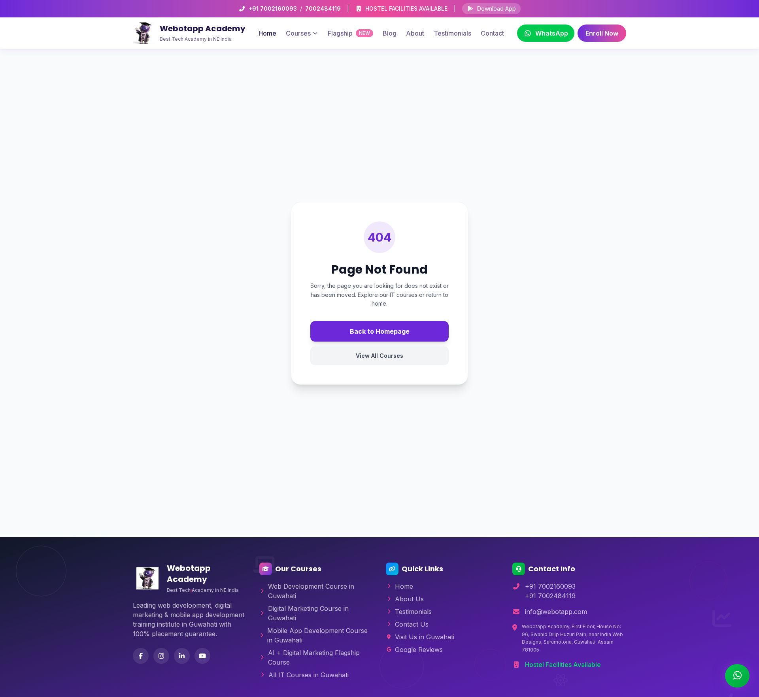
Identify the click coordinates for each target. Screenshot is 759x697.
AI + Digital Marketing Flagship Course (314, 657)
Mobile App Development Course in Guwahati (317, 635)
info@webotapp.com (556, 612)
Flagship (349, 33)
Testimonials (452, 33)
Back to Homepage (380, 331)
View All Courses (379, 355)
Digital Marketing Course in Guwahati (308, 613)
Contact (492, 33)
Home (267, 33)
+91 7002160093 (273, 8)
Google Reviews (419, 650)
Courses (298, 33)
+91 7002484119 (550, 596)
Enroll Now (601, 33)
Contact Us (412, 624)
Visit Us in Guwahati (424, 637)
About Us (409, 599)
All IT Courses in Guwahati (308, 675)
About (415, 33)
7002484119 (323, 8)
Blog (389, 33)
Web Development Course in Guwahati (311, 591)
